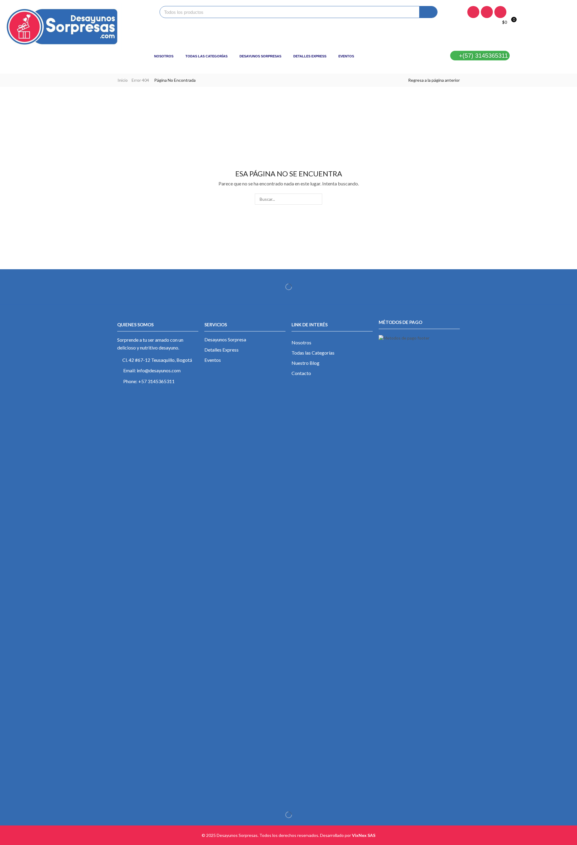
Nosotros (163, 56)
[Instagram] (487, 12)
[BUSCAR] (316, 199)
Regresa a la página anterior (434, 80)
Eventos (346, 56)
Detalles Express (309, 56)
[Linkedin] (500, 12)
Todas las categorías (206, 56)
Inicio (123, 80)
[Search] (428, 12)
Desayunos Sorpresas (260, 56)
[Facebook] (473, 12)
